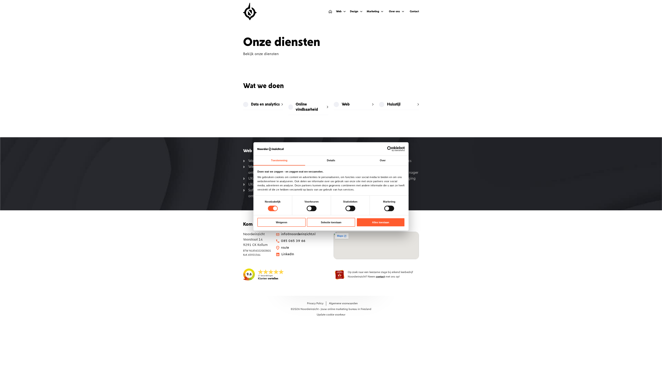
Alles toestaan (380, 222)
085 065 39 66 (293, 241)
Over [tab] (383, 160)
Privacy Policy (315, 303)
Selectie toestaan (331, 222)
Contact (414, 11)
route (285, 247)
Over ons (394, 11)
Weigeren (281, 222)
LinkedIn (287, 254)
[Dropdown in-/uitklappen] (344, 11)
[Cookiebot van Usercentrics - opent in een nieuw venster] (390, 148)
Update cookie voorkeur (331, 314)
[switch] (312, 208)
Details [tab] (331, 160)
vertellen (268, 278)
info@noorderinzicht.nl (298, 234)
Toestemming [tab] (279, 160)
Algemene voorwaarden (343, 303)
